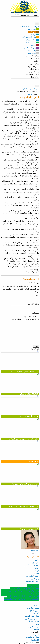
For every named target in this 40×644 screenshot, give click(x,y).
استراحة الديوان (30, 42)
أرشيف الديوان (33, 627)
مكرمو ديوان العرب (32, 619)
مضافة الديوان (31, 40)
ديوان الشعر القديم (32, 616)
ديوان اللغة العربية (29, 48)
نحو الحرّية (35, 563)
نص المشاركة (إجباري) (31, 317)
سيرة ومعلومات (33, 608)
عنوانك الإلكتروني (33, 304)
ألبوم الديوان (34, 611)
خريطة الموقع (34, 629)
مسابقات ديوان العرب (31, 621)
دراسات (36, 605)
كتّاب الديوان (34, 640)
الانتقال (36, 560)
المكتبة (33, 45)
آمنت (37, 568)
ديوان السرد (32, 32)
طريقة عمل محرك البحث (29, 26)
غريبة (37, 571)
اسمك (37, 295)
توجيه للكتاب (31, 50)
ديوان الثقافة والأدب (29, 37)
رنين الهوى (35, 579)
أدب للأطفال (34, 613)
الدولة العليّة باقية (32, 576)
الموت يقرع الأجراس (31, 565)
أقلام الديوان (31, 29)
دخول (37, 624)
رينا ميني (30, 94)
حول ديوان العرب (32, 637)
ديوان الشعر (32, 34)
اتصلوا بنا (36, 635)
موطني (36, 573)
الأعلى (37, 603)
